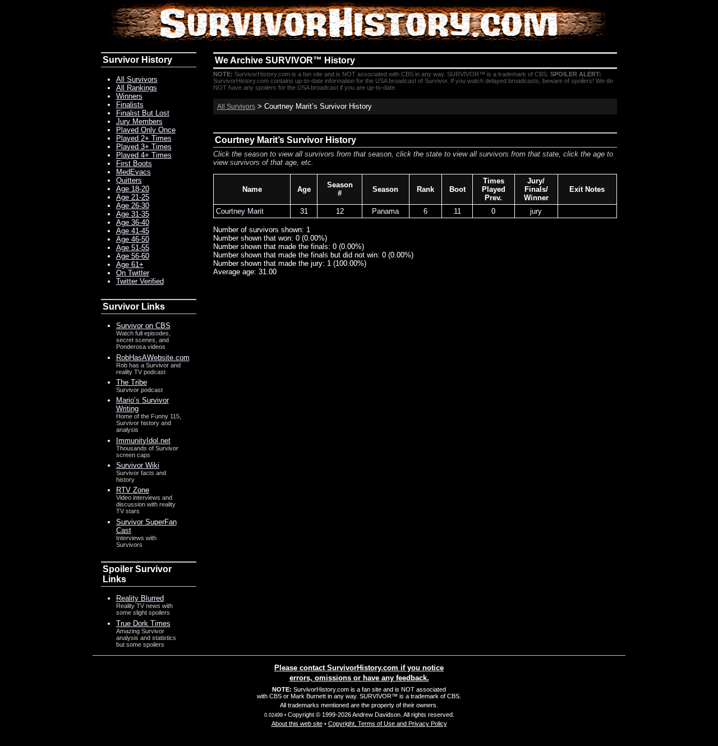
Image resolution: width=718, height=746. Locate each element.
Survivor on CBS (143, 325)
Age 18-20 (132, 189)
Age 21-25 (132, 197)
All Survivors (236, 106)
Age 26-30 (132, 205)
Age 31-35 (132, 214)
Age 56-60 (132, 256)
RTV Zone (132, 490)
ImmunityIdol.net (143, 440)
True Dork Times (143, 623)
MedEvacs (133, 172)
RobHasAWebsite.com (153, 357)
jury (536, 211)
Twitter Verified (140, 281)
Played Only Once (146, 130)
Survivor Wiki (137, 465)
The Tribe (131, 382)
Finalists (130, 104)
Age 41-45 (132, 231)
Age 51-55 (132, 247)
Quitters (129, 180)
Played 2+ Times (144, 138)
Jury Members (139, 121)
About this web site (297, 723)
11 (457, 211)
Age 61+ (130, 264)
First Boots (134, 163)
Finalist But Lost (142, 113)
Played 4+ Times (144, 155)
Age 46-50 (132, 239)
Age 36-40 (132, 222)
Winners (129, 96)
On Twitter (132, 273)
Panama (385, 211)
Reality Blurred (140, 598)
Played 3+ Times (144, 146)
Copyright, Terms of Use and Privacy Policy (387, 723)
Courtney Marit (240, 211)
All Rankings (136, 88)
